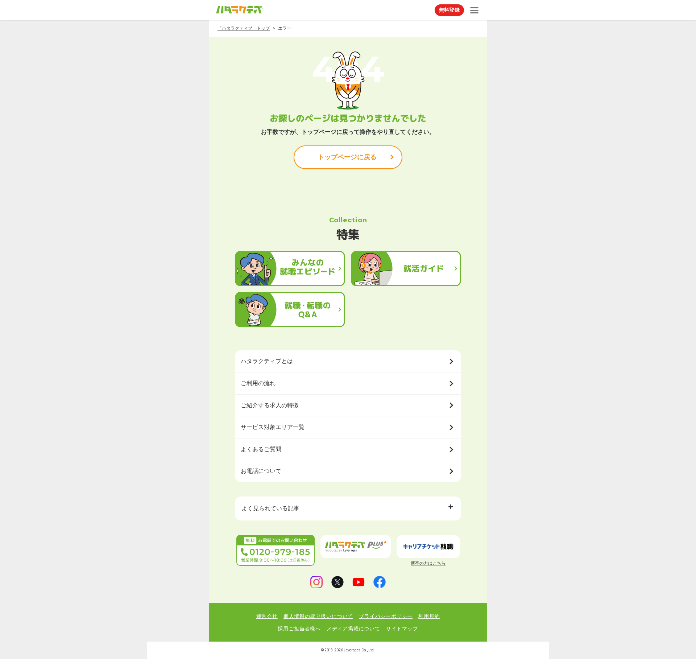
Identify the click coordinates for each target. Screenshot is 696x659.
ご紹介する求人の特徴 (270, 405)
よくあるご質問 (261, 449)
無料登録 (449, 10)
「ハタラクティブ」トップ (244, 28)
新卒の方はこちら (428, 563)
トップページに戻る (347, 157)
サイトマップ (402, 628)
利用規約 (429, 616)
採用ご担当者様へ (299, 628)
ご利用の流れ (258, 383)
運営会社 (267, 616)
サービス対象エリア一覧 (272, 427)
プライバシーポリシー (386, 616)
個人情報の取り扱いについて (318, 616)
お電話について (261, 471)
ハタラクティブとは (267, 361)
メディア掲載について (353, 628)
